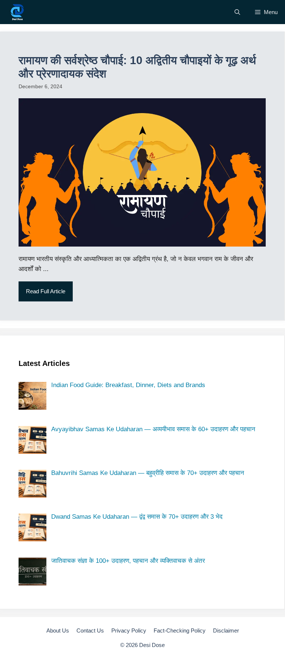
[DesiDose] (17, 12)
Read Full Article (45, 291)
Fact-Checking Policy (180, 630)
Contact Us (90, 630)
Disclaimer (226, 630)
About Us (57, 630)
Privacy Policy (128, 630)
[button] (237, 12)
